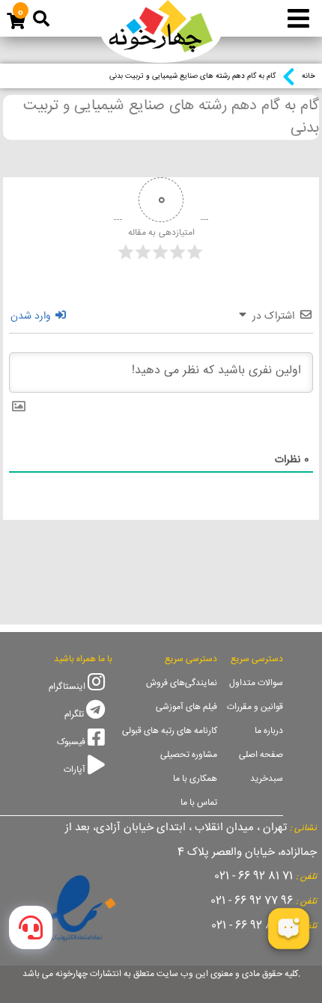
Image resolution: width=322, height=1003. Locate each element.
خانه (308, 76)
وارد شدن (32, 316)
